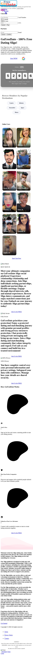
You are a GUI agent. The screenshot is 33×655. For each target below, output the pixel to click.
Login (5, 9)
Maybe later (16, 346)
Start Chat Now (16, 258)
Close (8, 651)
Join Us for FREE (16, 356)
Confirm (9, 34)
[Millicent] (24, 138)
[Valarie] (9, 224)
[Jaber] (9, 159)
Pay (8, 25)
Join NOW (13, 58)
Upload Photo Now (17, 342)
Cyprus (11, 103)
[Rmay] (9, 138)
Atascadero (12, 107)
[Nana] (24, 202)
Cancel (3, 25)
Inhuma (21, 103)
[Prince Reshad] (24, 181)
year (7, 21)
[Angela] (9, 245)
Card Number (22, 17)
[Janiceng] (24, 224)
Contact (6, 638)
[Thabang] (9, 202)
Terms (6, 632)
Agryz (22, 107)
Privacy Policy (8, 635)
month (6, 19)
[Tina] (24, 159)
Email (19, 32)
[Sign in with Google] (24, 58)
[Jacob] (9, 181)
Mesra (16, 112)
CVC (19, 23)
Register (6, 11)
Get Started (4, 623)
